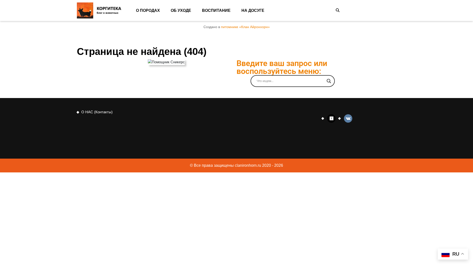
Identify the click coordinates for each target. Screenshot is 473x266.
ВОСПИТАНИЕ (216, 10)
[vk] (348, 118)
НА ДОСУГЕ (252, 10)
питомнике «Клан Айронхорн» (245, 27)
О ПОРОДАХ (148, 10)
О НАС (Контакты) (97, 112)
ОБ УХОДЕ (181, 10)
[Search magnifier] (328, 81)
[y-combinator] (331, 118)
